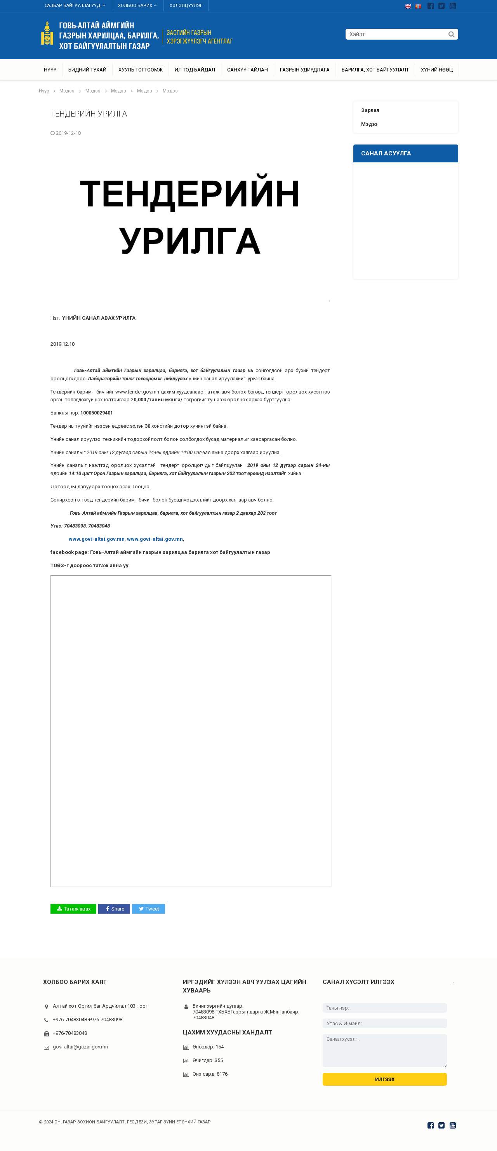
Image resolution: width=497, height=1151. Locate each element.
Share (117, 909)
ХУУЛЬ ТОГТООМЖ (140, 70)
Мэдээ (67, 91)
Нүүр (50, 70)
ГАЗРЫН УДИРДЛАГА (305, 70)
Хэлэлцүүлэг (186, 5)
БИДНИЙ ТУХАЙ (87, 70)
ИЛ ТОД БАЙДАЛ (195, 70)
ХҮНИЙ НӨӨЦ (437, 70)
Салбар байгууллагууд (73, 5)
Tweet (152, 909)
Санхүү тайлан (247, 70)
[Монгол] (420, 5)
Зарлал (370, 110)
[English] (410, 5)
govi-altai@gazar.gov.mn (80, 1047)
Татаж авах (77, 909)
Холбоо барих (135, 5)
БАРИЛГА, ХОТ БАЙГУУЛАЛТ (375, 70)
